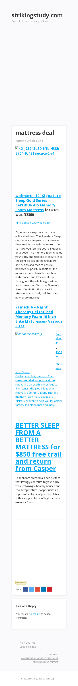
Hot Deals (21, 582)
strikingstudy (35, 678)
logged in (35, 613)
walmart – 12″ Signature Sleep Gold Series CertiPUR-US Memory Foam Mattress (38, 202)
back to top (49, 678)
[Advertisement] (39, 69)
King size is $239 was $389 (32, 222)
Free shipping (59, 338)
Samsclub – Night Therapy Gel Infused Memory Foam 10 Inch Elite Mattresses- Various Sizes (38, 316)
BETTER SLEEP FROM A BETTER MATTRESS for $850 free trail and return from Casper (38, 447)
